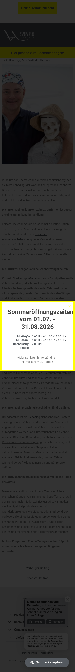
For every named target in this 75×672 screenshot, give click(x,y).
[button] (69, 306)
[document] (37, 336)
